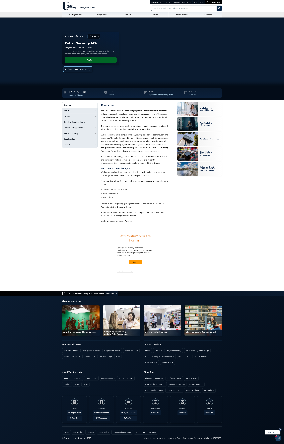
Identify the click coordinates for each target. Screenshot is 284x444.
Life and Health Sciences (156, 332)
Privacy (66, 432)
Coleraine (157, 350)
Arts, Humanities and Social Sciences (80, 332)
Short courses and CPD (71, 356)
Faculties (67, 384)
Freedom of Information (122, 432)
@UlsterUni (73, 417)
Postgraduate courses (111, 350)
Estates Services (167, 362)
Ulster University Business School (201, 332)
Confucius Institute (173, 377)
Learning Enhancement (153, 389)
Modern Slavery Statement (146, 432)
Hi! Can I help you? (272, 432)
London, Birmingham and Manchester (159, 356)
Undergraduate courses (90, 350)
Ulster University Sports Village (197, 350)
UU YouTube (128, 418)
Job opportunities (107, 378)
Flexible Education (195, 383)
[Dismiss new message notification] (280, 429)
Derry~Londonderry (173, 350)
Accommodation (184, 356)
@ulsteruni (209, 412)
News (76, 383)
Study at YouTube (128, 413)
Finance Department (176, 383)
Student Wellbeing (192, 389)
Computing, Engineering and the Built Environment (116, 332)
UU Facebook (101, 418)
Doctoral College (105, 356)
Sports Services (200, 356)
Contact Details (91, 378)
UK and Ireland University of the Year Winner (206, 154)
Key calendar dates (126, 378)
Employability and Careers (154, 383)
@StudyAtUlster (74, 413)
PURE (118, 356)
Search (219, 8)
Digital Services (190, 377)
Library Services (150, 362)
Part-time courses (130, 350)
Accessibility (78, 432)
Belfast (147, 350)
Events (84, 383)
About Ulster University (72, 378)
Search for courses (71, 350)
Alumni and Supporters (153, 377)
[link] (199, 109)
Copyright (90, 432)
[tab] (80, 105)
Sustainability (208, 389)
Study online (89, 356)
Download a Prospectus (209, 138)
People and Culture (173, 389)
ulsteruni (182, 413)
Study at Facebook (101, 413)
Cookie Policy (104, 432)
